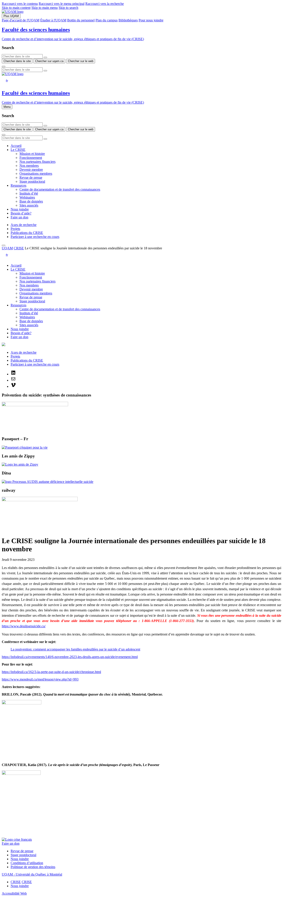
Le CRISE (18, 150)
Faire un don (19, 217)
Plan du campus (107, 20)
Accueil (16, 146)
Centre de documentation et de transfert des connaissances (59, 189)
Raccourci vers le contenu (20, 4)
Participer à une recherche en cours (35, 237)
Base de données (31, 201)
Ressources (18, 185)
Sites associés (28, 205)
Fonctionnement (30, 157)
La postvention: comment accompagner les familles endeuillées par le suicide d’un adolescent (75, 649)
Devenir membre (31, 169)
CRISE (19, 248)
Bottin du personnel (81, 20)
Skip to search (68, 7)
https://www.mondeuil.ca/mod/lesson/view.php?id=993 (40, 679)
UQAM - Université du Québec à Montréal (32, 874)
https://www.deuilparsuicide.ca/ (24, 626)
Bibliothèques (128, 20)
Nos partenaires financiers (37, 161)
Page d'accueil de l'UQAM (20, 20)
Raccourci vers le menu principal (61, 4)
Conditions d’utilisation (27, 863)
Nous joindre (20, 209)
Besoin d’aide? (21, 213)
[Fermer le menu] (3, 245)
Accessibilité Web (14, 893)
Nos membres (29, 165)
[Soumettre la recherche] (3, 66)
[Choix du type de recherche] (45, 57)
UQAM (7, 248)
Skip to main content (16, 7)
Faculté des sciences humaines (36, 29)
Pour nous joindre (151, 20)
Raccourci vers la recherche (104, 4)
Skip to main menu (44, 7)
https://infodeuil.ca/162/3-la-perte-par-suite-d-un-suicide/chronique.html (51, 672)
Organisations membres (35, 173)
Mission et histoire (32, 154)
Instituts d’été (28, 193)
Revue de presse (30, 177)
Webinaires (27, 197)
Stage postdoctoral (32, 181)
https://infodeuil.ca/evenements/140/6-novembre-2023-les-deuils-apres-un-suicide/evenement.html (70, 657)
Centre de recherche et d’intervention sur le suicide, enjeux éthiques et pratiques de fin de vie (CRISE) (73, 39)
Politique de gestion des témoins (33, 867)
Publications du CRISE (27, 233)
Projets (15, 229)
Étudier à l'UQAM (53, 20)
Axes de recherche (23, 225)
